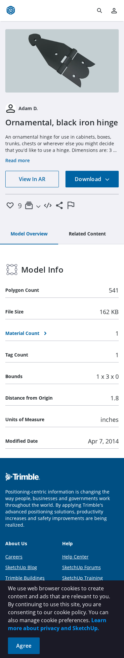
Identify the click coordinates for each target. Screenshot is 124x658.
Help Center (75, 557)
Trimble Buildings (25, 578)
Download (89, 179)
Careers (13, 557)
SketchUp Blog (21, 567)
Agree (23, 645)
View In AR (32, 179)
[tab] (29, 234)
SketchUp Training (82, 578)
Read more (17, 160)
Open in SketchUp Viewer (62, 60)
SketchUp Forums (81, 567)
